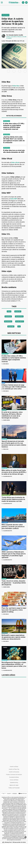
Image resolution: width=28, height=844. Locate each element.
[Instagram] (26, 2)
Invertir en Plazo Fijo (14, 769)
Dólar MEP (11, 326)
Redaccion (5, 449)
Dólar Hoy (18, 311)
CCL (19, 326)
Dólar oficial (19, 316)
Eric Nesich (5, 363)
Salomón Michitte (7, 476)
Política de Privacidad (14, 788)
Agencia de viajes (14, 785)
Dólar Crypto (19, 321)
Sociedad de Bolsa (14, 777)
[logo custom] (14, 2)
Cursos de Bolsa (14, 780)
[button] (1, 2)
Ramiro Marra (6, 420)
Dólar (9, 311)
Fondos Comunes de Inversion (14, 774)
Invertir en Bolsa (14, 766)
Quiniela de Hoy (14, 782)
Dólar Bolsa (8, 321)
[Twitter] (23, 2)
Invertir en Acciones (14, 772)
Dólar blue (8, 316)
